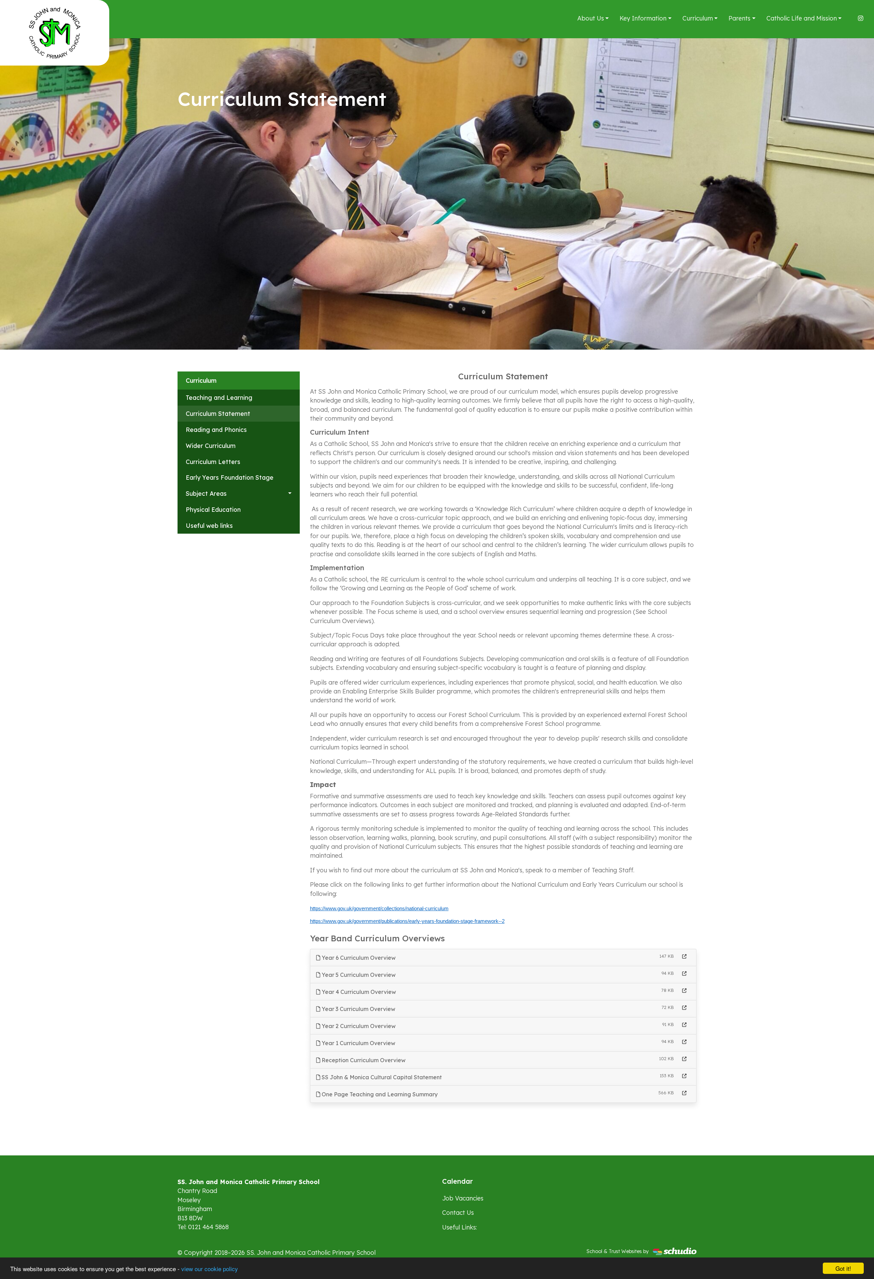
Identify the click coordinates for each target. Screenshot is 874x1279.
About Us (590, 18)
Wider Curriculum (211, 445)
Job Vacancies (462, 1198)
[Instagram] (860, 18)
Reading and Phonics (216, 429)
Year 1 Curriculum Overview (357, 1043)
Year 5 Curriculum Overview (358, 974)
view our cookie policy (209, 1268)
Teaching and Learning (219, 397)
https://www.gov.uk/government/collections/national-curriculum (379, 908)
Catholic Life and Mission (801, 18)
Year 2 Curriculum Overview (358, 1026)
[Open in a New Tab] (684, 956)
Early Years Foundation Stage (229, 477)
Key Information (643, 18)
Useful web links (209, 525)
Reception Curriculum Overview (363, 1060)
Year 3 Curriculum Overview (357, 1009)
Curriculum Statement (218, 413)
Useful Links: (459, 1227)
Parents (739, 18)
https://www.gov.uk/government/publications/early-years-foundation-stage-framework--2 (407, 921)
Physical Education (213, 509)
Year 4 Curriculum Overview (358, 991)
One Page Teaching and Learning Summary (379, 1094)
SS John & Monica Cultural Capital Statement (381, 1077)
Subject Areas (206, 493)
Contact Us (458, 1212)
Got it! (843, 1268)
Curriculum (697, 18)
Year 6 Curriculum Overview (358, 957)
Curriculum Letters (213, 461)
